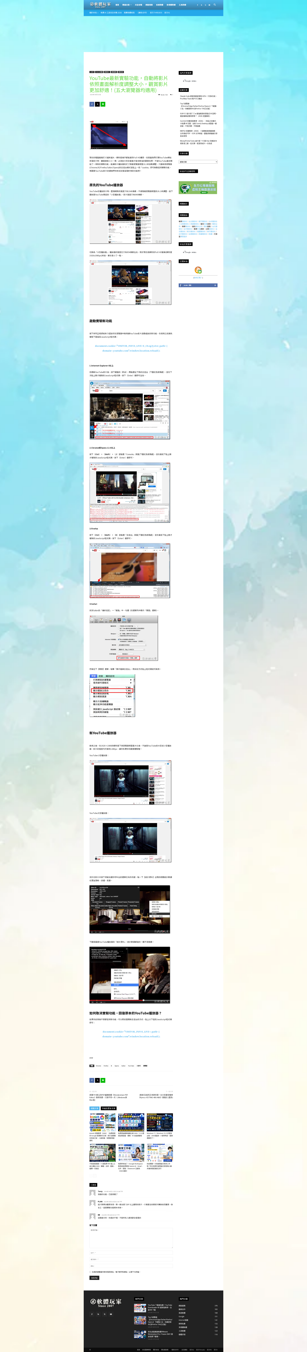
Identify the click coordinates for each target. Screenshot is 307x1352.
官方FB (209, 1350)
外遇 (199, 229)
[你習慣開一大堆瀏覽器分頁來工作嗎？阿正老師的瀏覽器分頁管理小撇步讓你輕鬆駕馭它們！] (160, 1153)
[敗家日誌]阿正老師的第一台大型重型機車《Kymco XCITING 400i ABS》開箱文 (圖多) (155, 1096)
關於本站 (93, 12)
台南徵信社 (184, 224)
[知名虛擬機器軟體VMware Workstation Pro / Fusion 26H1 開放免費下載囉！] (140, 1335)
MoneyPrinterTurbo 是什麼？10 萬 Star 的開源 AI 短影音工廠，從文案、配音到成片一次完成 (198, 142)
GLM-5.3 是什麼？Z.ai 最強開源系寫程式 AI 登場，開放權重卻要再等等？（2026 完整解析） (198, 115)
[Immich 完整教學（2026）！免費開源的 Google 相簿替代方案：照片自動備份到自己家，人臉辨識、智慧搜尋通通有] (102, 1122)
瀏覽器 (145, 1066)
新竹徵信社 (203, 221)
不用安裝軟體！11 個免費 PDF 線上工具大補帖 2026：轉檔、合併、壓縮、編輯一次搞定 (102, 1166)
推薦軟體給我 (129, 12)
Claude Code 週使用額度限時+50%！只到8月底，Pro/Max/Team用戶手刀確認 (198, 97)
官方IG (167, 12)
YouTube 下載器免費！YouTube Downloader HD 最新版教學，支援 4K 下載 (160, 1307)
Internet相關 (99, 72)
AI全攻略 (138, 4)
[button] (215, 5)
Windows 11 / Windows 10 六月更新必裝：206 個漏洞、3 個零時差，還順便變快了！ (160, 1135)
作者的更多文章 (108, 1108)
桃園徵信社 (201, 231)
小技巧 (92, 72)
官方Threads (156, 12)
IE (111, 1066)
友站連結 (184, 1350)
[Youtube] (209, 5)
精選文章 (126, 4)
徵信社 (184, 221)
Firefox (106, 1066)
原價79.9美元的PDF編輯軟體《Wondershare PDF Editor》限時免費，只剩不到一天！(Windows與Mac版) (108, 1097)
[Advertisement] (153, 34)
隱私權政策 (164, 1350)
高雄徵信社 (194, 224)
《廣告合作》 (142, 12)
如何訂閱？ (198, 277)
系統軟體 (159, 4)
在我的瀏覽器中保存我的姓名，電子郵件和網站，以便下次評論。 (116, 1272)
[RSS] (201, 5)
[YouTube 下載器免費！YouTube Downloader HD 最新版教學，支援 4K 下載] (140, 1308)
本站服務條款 (146, 1350)
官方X (216, 1350)
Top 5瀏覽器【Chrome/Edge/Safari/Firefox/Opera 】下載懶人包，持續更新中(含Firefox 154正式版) (198, 106)
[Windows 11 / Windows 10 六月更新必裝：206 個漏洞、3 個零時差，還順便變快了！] (160, 1122)
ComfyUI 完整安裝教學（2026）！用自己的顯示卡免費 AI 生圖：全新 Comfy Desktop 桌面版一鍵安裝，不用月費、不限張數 (198, 123)
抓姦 (205, 224)
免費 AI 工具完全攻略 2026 (111, 12)
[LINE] (102, 104)
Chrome (98, 1066)
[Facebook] (197, 5)
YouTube (131, 1066)
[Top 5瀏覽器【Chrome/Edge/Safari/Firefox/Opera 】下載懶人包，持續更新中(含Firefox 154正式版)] (140, 1320)
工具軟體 (182, 4)
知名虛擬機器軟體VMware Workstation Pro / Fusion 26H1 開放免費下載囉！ (160, 1334)
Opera (117, 1066)
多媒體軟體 (171, 4)
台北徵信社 (193, 221)
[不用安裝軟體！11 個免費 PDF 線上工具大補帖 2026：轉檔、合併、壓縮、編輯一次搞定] (102, 1153)
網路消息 (120, 72)
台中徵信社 (213, 221)
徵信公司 (198, 226)
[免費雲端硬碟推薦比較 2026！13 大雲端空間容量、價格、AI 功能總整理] (131, 1122)
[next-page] (94, 1175)
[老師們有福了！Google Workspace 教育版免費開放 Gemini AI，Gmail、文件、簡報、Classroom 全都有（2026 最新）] (131, 1153)
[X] (205, 5)
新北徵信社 (191, 231)
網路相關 (149, 4)
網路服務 (114, 72)
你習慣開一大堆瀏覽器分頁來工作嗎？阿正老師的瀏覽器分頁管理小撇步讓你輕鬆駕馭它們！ (159, 1166)
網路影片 (107, 72)
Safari (123, 1066)
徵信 (205, 226)
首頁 (117, 4)
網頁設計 (183, 236)
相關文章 (94, 1108)
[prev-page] (90, 1175)
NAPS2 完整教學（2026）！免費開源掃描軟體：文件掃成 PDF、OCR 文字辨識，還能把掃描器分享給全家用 (198, 133)
